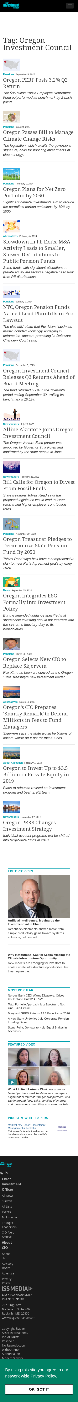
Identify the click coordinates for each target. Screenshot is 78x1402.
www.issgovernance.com (18, 1318)
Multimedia (9, 1217)
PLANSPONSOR (13, 1299)
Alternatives (10, 236)
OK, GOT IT (39, 1389)
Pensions (8, 74)
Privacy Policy (43, 1376)
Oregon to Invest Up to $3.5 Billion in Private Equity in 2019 (36, 774)
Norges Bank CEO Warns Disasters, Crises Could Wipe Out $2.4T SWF (36, 997)
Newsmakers (11, 424)
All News (8, 1196)
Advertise (8, 1273)
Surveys (7, 1201)
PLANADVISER (20, 1295)
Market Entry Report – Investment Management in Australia (26, 1127)
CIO (4, 1295)
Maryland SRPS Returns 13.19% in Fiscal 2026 (39, 1013)
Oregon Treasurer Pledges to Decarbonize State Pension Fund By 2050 (37, 545)
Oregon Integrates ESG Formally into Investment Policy (34, 602)
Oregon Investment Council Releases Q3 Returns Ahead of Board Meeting (39, 377)
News (6, 590)
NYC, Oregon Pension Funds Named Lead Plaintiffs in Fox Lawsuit (38, 313)
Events (6, 1212)
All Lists (7, 1206)
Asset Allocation (13, 762)
